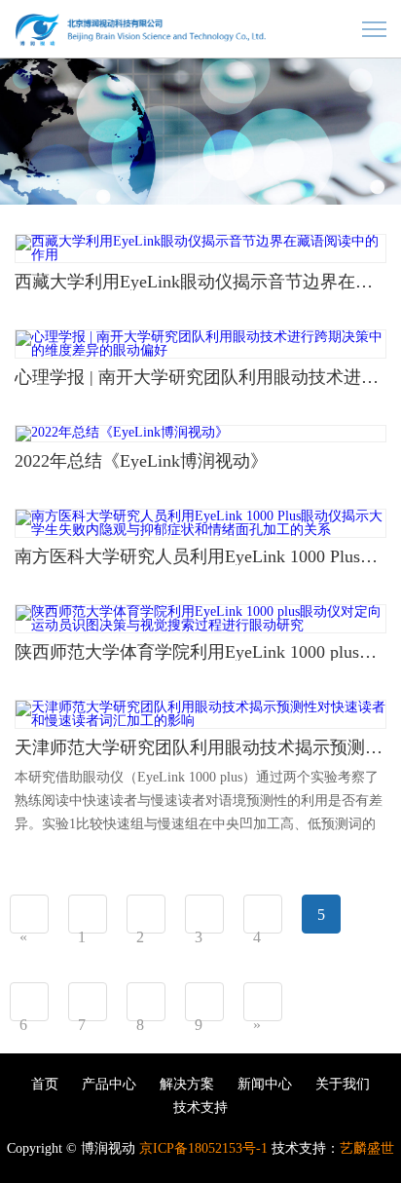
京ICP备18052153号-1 (203, 1148)
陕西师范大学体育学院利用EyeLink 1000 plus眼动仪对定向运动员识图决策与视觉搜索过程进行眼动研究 (200, 652)
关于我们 (342, 1084)
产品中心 (109, 1084)
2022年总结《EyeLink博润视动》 (141, 461)
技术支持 (200, 1107)
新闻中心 (264, 1084)
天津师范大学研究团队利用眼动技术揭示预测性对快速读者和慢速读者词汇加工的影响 (200, 747)
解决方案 (187, 1084)
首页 (44, 1084)
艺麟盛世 (367, 1148)
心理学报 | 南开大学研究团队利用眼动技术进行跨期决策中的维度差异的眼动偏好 (200, 377)
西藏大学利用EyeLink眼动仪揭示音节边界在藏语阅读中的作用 (200, 281)
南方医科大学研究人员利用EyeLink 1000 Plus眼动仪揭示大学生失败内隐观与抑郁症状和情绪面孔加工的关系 (200, 556)
